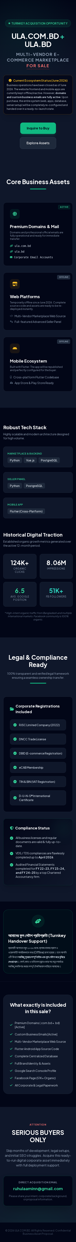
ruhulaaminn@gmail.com (38, 1188)
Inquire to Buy (38, 128)
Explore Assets (38, 143)
